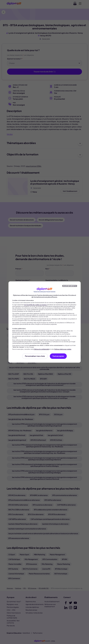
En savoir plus (45, 343)
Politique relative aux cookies (62, 349)
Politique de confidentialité (41, 349)
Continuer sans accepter (70, 286)
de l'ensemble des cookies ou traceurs (35, 305)
